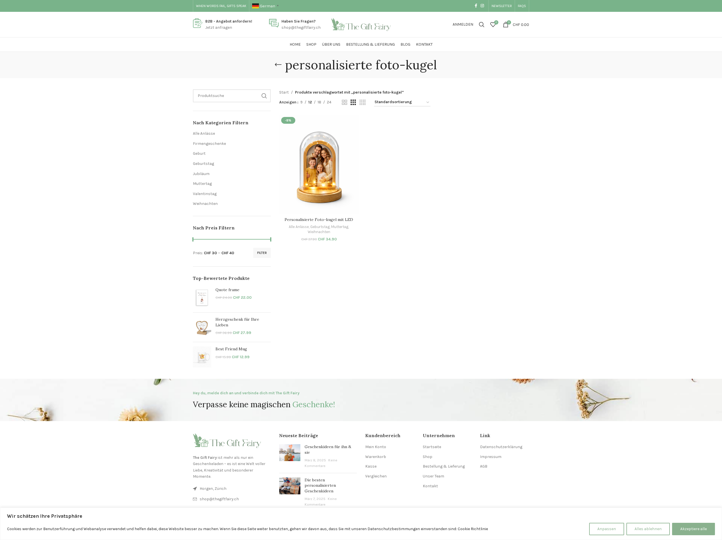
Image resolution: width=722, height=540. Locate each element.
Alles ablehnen (648, 528)
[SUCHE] (264, 95)
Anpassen (606, 528)
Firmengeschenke (209, 143)
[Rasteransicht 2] (344, 102)
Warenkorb (375, 456)
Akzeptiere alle (693, 528)
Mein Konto (375, 446)
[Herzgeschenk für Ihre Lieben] (202, 327)
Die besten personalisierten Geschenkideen (320, 485)
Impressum (490, 456)
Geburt (199, 153)
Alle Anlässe (204, 133)
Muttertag (202, 183)
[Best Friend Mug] (202, 356)
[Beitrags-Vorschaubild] (289, 456)
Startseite (432, 446)
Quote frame (227, 289)
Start (284, 92)
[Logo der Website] (361, 24)
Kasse (371, 466)
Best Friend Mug (231, 348)
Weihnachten (205, 203)
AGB (483, 466)
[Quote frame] (202, 297)
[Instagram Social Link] (482, 6)
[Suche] (481, 24)
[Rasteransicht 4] (363, 102)
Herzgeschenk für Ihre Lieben (237, 322)
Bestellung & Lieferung (444, 466)
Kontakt (430, 486)
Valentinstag (205, 193)
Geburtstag (203, 163)
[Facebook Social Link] (476, 6)
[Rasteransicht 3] (353, 102)
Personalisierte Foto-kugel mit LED (319, 219)
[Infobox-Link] (222, 24)
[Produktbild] (319, 164)
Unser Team (433, 476)
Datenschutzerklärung (501, 446)
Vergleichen (376, 476)
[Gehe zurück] (278, 64)
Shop (427, 456)
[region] (361, 524)
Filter (262, 253)
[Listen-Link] (232, 499)
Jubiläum (201, 173)
